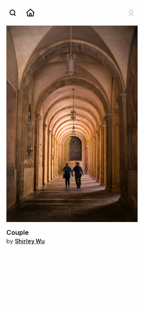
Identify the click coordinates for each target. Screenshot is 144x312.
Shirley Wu (30, 241)
